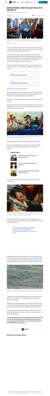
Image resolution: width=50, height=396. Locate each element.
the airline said (19, 61)
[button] (6, 2)
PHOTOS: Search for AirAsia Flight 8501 (17, 88)
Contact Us (39, 392)
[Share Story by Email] (39, 15)
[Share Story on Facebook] (33, 15)
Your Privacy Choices (33, 392)
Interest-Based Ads (11, 392)
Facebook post (35, 256)
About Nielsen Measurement (20, 392)
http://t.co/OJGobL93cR (25, 230)
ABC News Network (11, 391)
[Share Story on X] (36, 15)
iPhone (39, 319)
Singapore (36, 298)
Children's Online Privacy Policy (36, 391)
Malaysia (9, 299)
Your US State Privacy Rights (25, 391)
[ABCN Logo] (12, 2)
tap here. (22, 322)
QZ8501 (12, 303)
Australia (16, 299)
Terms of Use (27, 392)
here (8, 321)
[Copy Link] (42, 15)
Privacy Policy (17, 391)
